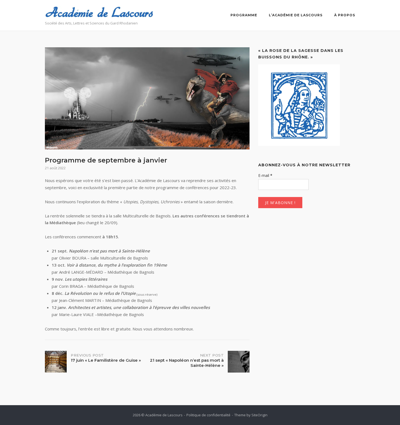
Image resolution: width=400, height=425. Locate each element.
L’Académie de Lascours (295, 15)
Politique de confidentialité (208, 414)
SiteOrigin (259, 414)
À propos (344, 15)
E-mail (265, 175)
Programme (243, 15)
